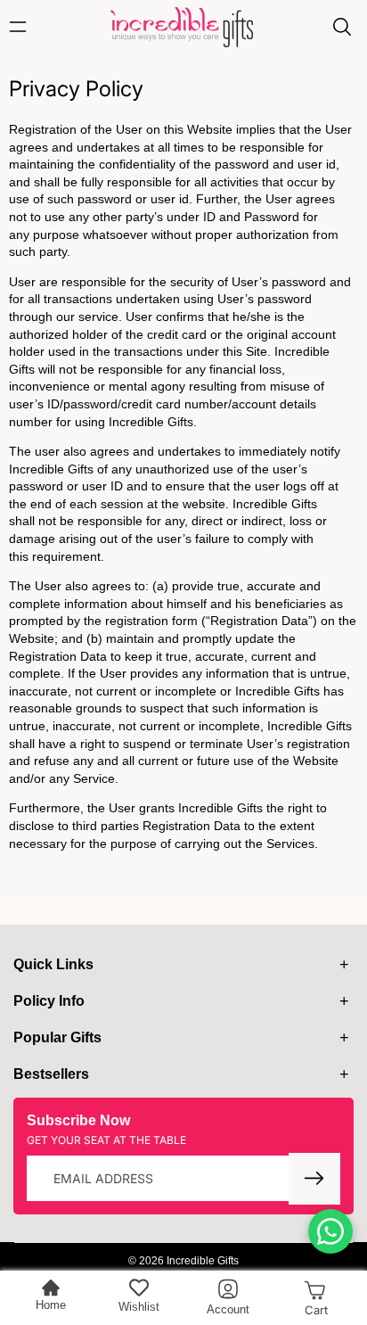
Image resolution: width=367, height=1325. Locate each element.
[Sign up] (314, 1179)
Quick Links (53, 964)
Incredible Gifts (203, 1261)
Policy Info (49, 1000)
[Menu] (22, 27)
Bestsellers (51, 1074)
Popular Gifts (57, 1037)
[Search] (342, 26)
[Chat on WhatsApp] (330, 1231)
